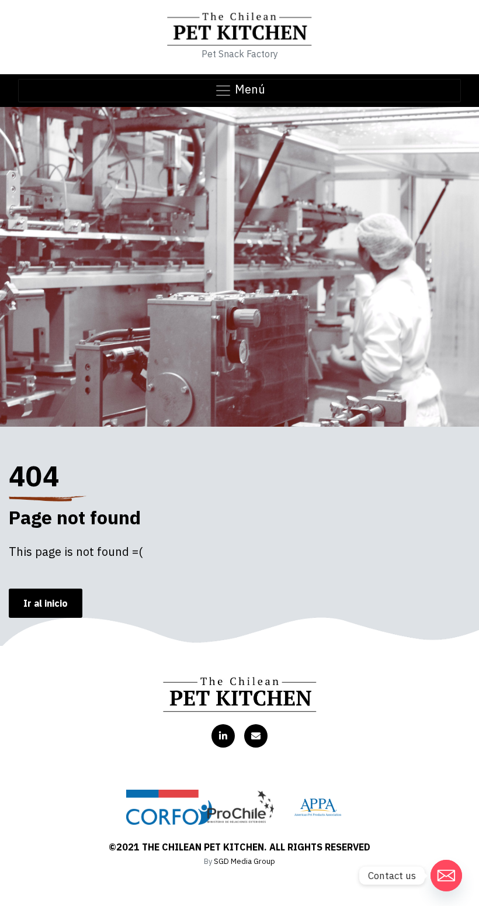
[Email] (446, 875)
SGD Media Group (244, 861)
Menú (248, 89)
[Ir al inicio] (239, 694)
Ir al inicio (45, 603)
